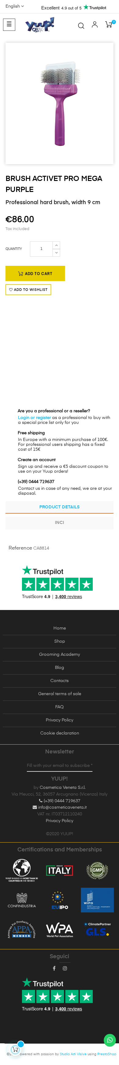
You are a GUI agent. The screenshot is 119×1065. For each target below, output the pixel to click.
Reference (20, 548)
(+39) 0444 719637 (61, 801)
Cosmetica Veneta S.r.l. (62, 787)
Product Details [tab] (59, 507)
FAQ (59, 707)
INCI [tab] (59, 523)
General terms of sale (59, 694)
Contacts (59, 681)
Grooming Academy (59, 654)
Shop (59, 641)
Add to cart (38, 273)
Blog (59, 668)
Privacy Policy (59, 720)
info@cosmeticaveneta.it (62, 807)
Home (59, 628)
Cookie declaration (59, 733)
